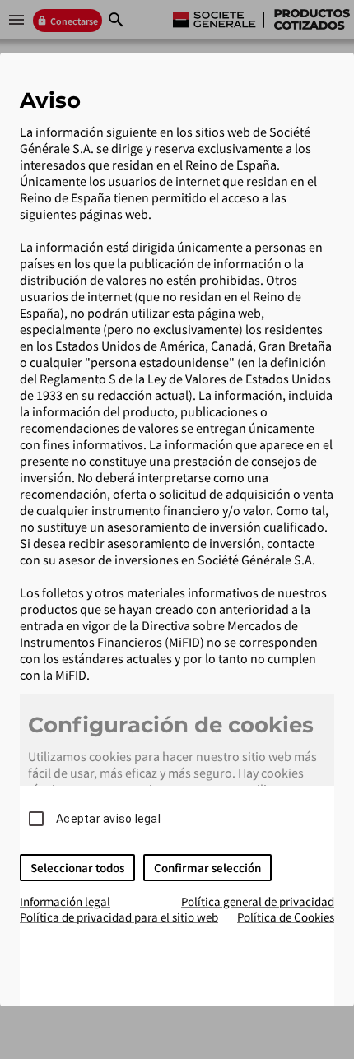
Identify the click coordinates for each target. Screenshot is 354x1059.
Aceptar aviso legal (108, 818)
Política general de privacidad (257, 901)
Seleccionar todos (77, 868)
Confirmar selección (207, 868)
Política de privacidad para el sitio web (119, 917)
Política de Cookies (285, 917)
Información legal (65, 901)
